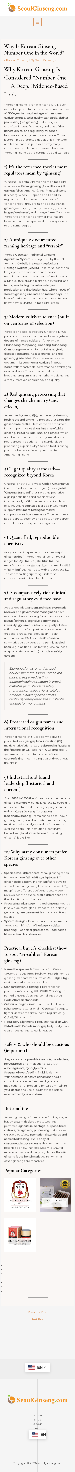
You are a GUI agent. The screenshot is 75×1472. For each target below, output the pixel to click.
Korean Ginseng (17, 60)
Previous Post (37, 1312)
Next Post (37, 1319)
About (37, 1423)
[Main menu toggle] (37, 22)
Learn (37, 1428)
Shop (37, 1419)
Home (37, 1415)
